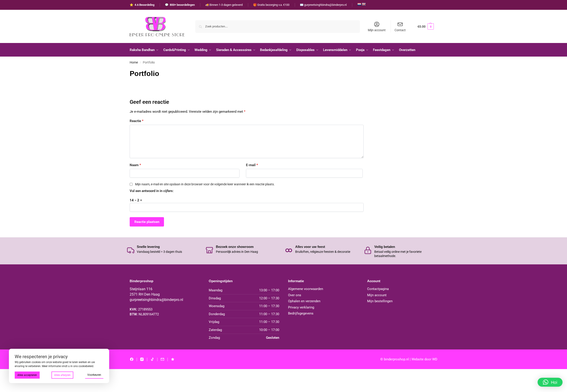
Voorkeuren (94, 374)
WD (434, 359)
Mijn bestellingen (380, 301)
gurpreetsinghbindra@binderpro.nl (156, 300)
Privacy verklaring (301, 307)
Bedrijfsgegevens (300, 313)
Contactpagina (378, 289)
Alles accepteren (27, 375)
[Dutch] (359, 4)
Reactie (136, 121)
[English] (364, 4)
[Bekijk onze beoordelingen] (173, 359)
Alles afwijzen (62, 375)
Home (134, 62)
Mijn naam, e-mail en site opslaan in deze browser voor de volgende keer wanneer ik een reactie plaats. (205, 184)
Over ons (294, 295)
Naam (135, 165)
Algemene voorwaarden (305, 289)
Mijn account (377, 30)
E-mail (252, 165)
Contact (400, 30)
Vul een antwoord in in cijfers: (152, 191)
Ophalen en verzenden (304, 301)
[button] (425, 26)
